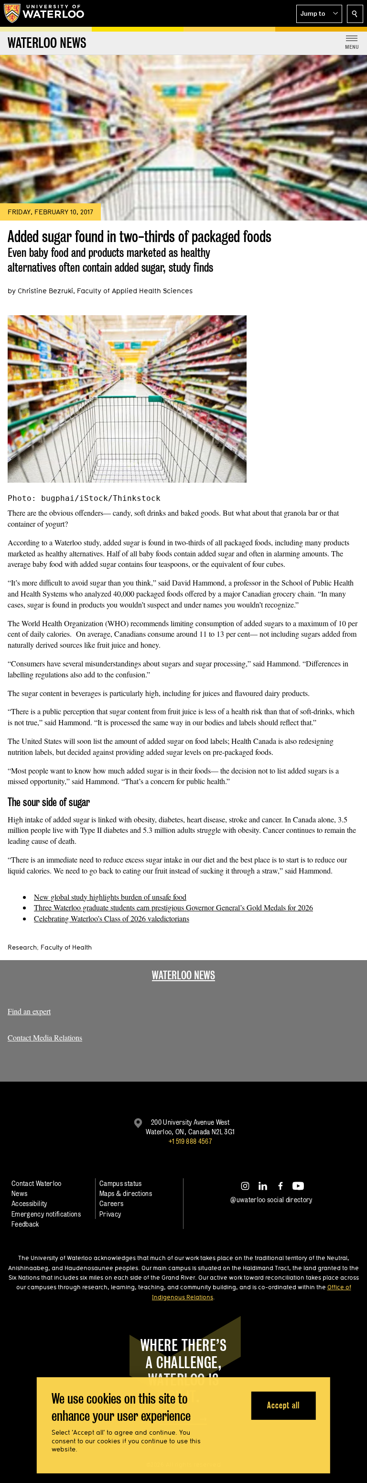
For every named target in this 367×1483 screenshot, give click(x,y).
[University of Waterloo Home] (44, 13)
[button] (319, 13)
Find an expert (29, 1011)
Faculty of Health (66, 947)
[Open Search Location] (355, 14)
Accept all (283, 1405)
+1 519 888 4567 (190, 1141)
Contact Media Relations (45, 1037)
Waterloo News (183, 975)
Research (22, 947)
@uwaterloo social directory (271, 1199)
